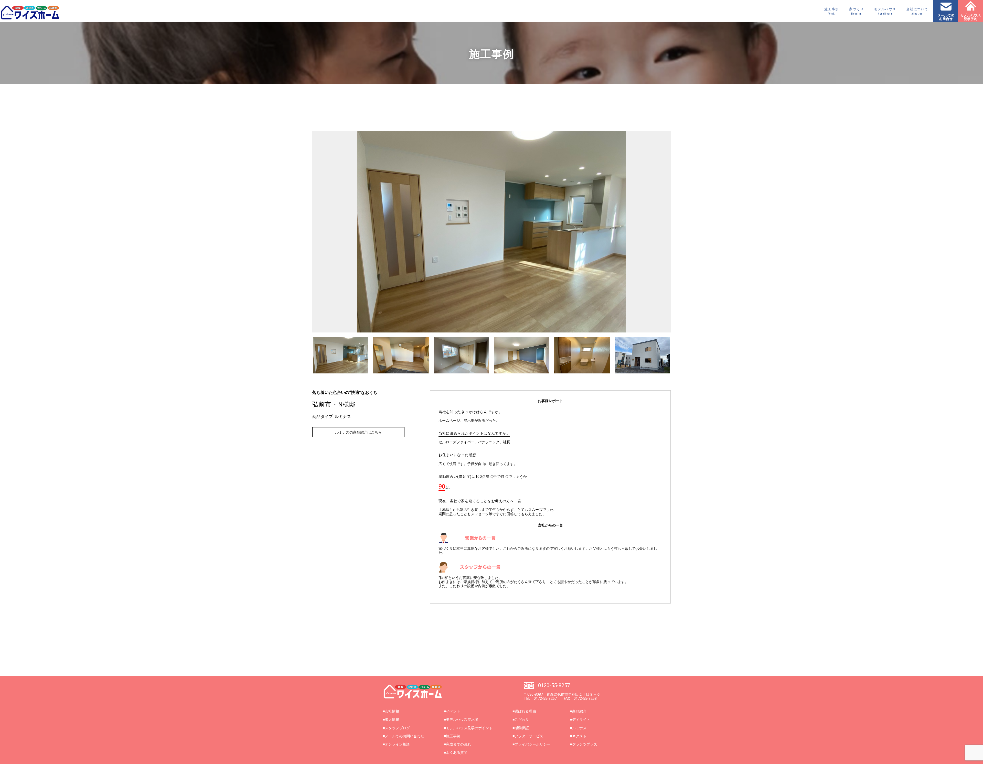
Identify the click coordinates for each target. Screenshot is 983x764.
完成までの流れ (458, 744)
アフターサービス (529, 736)
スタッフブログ (397, 728)
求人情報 (392, 719)
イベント (453, 711)
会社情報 (392, 711)
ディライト (581, 719)
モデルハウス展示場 (462, 719)
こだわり (522, 719)
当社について (917, 11)
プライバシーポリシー (532, 744)
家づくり (856, 11)
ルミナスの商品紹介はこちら (358, 432)
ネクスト (579, 736)
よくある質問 (456, 752)
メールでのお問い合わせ (404, 736)
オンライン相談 (397, 744)
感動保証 (522, 728)
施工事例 (831, 11)
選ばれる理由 (525, 711)
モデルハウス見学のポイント (469, 728)
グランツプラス (584, 744)
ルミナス (579, 728)
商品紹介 (579, 711)
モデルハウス (885, 11)
